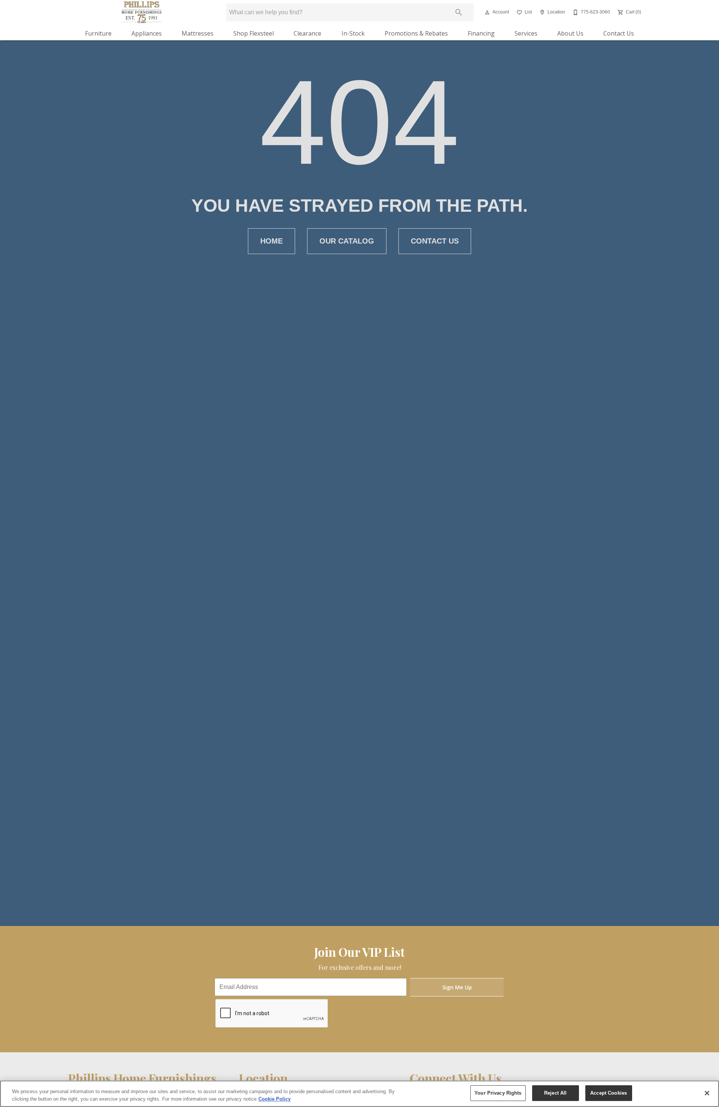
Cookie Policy (274, 1099)
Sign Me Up (457, 987)
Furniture (98, 33)
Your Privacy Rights (497, 1093)
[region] (359, 1093)
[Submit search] (459, 12)
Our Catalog (346, 241)
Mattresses (197, 33)
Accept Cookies (608, 1093)
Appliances (146, 33)
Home (271, 241)
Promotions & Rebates (416, 33)
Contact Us (618, 33)
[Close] (707, 1093)
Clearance (307, 33)
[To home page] (141, 12)
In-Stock (353, 33)
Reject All (555, 1093)
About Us (570, 33)
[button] (487, 12)
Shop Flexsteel (253, 33)
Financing (481, 33)
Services (526, 33)
